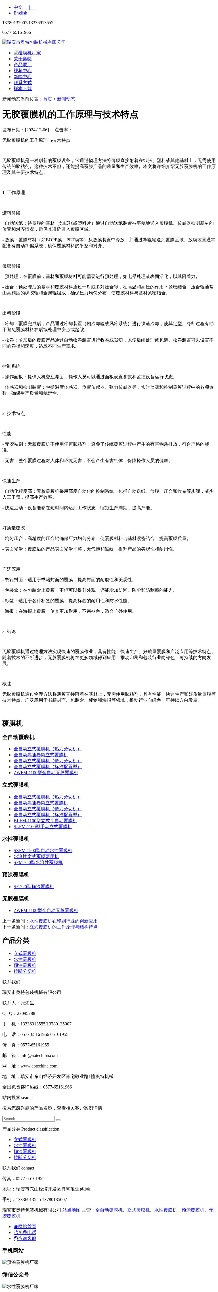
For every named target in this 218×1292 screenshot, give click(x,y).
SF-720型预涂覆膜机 (34, 886)
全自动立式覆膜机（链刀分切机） (48, 760)
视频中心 (23, 70)
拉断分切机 (25, 971)
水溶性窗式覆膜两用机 (36, 856)
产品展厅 (23, 64)
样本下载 (23, 88)
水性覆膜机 (25, 959)
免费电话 (27, 1232)
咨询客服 (27, 1238)
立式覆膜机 (25, 953)
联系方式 (23, 82)
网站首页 (27, 1226)
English (20, 13)
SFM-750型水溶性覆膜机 (38, 862)
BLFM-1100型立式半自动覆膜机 (45, 820)
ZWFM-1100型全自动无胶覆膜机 (46, 772)
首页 (47, 99)
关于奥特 (23, 58)
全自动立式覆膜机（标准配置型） (48, 766)
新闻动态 (66, 99)
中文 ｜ (25, 7)
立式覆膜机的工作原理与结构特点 (64, 927)
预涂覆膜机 (25, 965)
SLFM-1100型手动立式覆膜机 (43, 826)
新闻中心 (23, 76)
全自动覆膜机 (109, 1210)
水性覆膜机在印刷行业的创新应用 (64, 921)
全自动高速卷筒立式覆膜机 (41, 754)
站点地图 (71, 1210)
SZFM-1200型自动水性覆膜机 (43, 850)
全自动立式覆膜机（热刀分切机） (48, 748)
